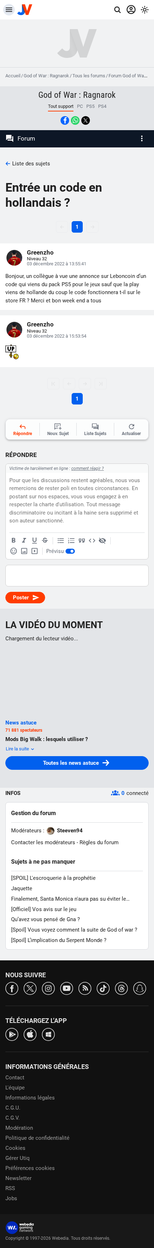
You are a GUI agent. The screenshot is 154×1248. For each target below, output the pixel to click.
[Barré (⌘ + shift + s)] (44, 540)
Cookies (15, 1148)
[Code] (92, 540)
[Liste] (61, 540)
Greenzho (40, 252)
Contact (14, 1077)
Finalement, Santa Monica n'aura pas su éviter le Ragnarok (68, 899)
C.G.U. (12, 1108)
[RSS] (84, 988)
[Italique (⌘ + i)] (24, 540)
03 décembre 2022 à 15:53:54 (56, 336)
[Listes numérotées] (71, 540)
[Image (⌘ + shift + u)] (24, 551)
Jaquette (21, 888)
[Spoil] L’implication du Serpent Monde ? (58, 940)
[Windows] (48, 1034)
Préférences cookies (30, 1168)
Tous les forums (88, 75)
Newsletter (18, 1178)
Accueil (12, 75)
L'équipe (15, 1087)
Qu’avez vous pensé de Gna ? (45, 919)
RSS (10, 1188)
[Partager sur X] (85, 120)
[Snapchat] (139, 988)
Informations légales (30, 1097)
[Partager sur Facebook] (65, 120)
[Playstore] (11, 1034)
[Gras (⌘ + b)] (13, 540)
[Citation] (81, 540)
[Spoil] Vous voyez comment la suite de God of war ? (74, 930)
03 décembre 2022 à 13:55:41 (56, 263)
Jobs (11, 1198)
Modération (19, 1128)
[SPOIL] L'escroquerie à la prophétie (53, 878)
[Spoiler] (102, 540)
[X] (30, 988)
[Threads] (121, 988)
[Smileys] (13, 551)
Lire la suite (18, 748)
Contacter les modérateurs (43, 842)
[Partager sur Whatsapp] (75, 120)
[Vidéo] (34, 551)
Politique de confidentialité (37, 1138)
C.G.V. (12, 1118)
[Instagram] (48, 988)
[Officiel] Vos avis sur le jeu (43, 909)
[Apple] (30, 1034)
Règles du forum (99, 842)
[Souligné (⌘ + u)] (34, 540)
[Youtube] (66, 988)
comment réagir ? (87, 468)
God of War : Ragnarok (46, 75)
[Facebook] (11, 988)
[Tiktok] (103, 988)
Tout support (60, 106)
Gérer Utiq (17, 1158)
